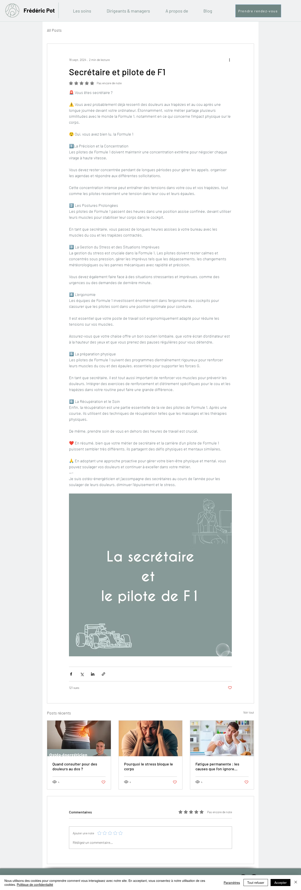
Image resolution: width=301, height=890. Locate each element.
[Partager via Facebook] (71, 674)
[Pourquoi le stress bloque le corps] (150, 738)
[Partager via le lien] (103, 674)
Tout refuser (255, 882)
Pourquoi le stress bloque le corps (148, 766)
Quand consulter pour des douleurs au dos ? (74, 766)
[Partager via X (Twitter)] (82, 674)
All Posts (54, 30)
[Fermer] (295, 882)
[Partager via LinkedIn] (93, 674)
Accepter (280, 882)
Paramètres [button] (232, 882)
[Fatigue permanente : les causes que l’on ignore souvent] (222, 738)
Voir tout (248, 712)
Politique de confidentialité (35, 884)
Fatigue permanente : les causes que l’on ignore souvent (217, 766)
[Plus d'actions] (229, 59)
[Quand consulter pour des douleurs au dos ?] (79, 738)
